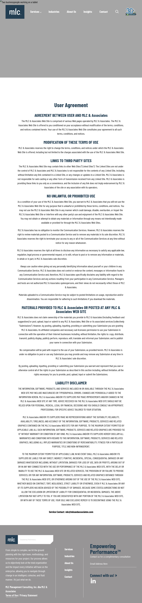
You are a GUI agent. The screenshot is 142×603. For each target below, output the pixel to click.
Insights (88, 11)
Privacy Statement (28, 595)
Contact (104, 11)
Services (34, 11)
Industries (54, 11)
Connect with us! (102, 575)
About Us (71, 11)
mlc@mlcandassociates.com (79, 511)
